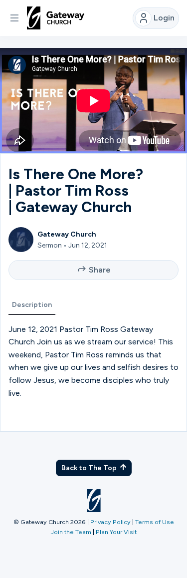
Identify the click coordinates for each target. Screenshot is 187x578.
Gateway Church (66, 234)
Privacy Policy (110, 522)
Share (100, 270)
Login (164, 17)
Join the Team (71, 532)
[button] (14, 17)
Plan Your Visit (116, 532)
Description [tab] (32, 304)
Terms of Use (154, 522)
